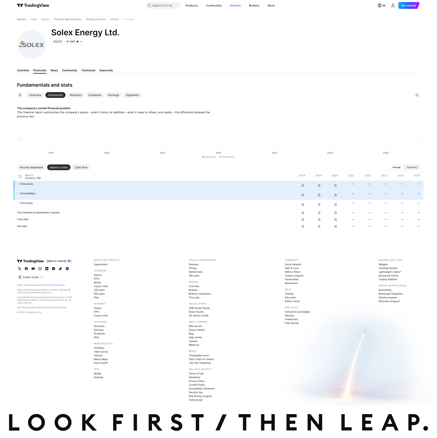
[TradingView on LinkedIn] (46, 268)
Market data (195, 271)
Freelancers (291, 319)
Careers (193, 341)
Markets (235, 5)
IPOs (96, 337)
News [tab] (54, 70)
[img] (77, 41)
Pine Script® (101, 362)
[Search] (20, 176)
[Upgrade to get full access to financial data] (302, 185)
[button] (200, 5)
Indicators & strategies (297, 311)
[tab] (35, 95)
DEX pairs (99, 293)
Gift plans (194, 275)
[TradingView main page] (33, 5)
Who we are (195, 326)
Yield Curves (101, 351)
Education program (389, 301)
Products (192, 5)
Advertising (385, 289)
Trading (289, 293)
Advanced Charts (388, 275)
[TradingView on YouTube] (33, 268)
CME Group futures (199, 307)
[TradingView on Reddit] (67, 268)
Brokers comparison (200, 293)
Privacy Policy (197, 380)
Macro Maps (101, 359)
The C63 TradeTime (200, 362)
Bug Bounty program (200, 396)
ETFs (96, 278)
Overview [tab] (23, 70)
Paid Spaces (292, 323)
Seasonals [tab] (106, 70)
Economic (99, 326)
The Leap (194, 297)
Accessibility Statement (202, 388)
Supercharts (101, 264)
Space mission (197, 329)
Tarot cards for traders (201, 359)
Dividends (99, 333)
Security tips (196, 392)
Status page (195, 399)
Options (98, 355)
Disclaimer (194, 377)
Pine (96, 297)
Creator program (294, 275)
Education (290, 297)
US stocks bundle (198, 315)
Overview (194, 286)
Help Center (195, 337)
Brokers (254, 5)
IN (384, 5)
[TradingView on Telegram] (53, 268)
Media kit (194, 344)
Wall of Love (291, 268)
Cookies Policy (197, 384)
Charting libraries (388, 268)
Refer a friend (292, 271)
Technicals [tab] (88, 70)
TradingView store (199, 355)
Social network (293, 264)
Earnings (98, 329)
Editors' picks (292, 301)
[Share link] (417, 95)
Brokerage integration (391, 293)
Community (214, 5)
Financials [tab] (39, 70)
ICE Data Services (56, 285)
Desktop (98, 377)
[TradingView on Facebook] (26, 268)
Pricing (192, 268)
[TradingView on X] (19, 268)
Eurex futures (196, 311)
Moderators (291, 283)
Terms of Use (196, 373)
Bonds (97, 282)
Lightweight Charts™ (390, 271)
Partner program (388, 297)
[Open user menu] (393, 5)
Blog (191, 333)
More (271, 5)
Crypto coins (101, 286)
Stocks (98, 274)
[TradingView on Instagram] (40, 268)
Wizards (289, 315)
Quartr (63, 307)
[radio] (396, 167)
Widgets (383, 264)
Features (193, 264)
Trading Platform (388, 279)
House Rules (292, 279)
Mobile (97, 373)
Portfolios (99, 347)
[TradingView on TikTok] (60, 268)
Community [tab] (69, 70)
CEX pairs (99, 289)
